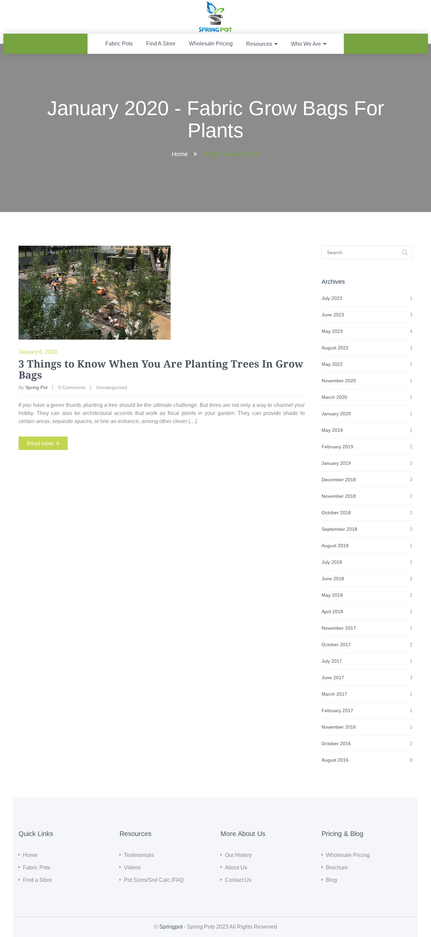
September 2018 (339, 529)
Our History (238, 855)
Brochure (337, 867)
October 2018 (336, 512)
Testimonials (139, 855)
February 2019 (337, 446)
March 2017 (334, 694)
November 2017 (339, 628)
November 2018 (339, 496)
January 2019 (336, 463)
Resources (259, 44)
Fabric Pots (119, 43)
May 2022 (332, 364)
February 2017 (337, 710)
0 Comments (72, 387)
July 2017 (332, 661)
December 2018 (339, 479)
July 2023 (332, 298)
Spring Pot (36, 387)
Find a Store (37, 880)
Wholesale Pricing (211, 43)
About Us (236, 867)
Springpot (171, 927)
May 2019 (332, 430)
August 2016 (335, 760)
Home (180, 154)
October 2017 (336, 644)
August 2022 (335, 347)
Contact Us (238, 880)
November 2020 (339, 380)
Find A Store (160, 43)
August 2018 (335, 545)
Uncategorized (111, 387)
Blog (331, 880)
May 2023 (332, 331)
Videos (132, 867)
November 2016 (339, 727)
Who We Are (306, 44)
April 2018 (332, 611)
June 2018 (333, 578)
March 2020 (334, 397)
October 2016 (336, 743)
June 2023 (333, 314)
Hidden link (215, 5)
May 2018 (332, 595)
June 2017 (333, 677)
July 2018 (332, 562)
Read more (40, 443)
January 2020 (336, 413)
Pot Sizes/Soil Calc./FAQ (154, 880)
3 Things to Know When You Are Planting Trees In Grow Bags (161, 369)
